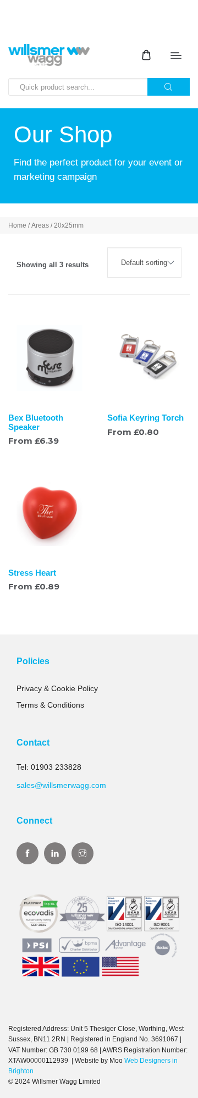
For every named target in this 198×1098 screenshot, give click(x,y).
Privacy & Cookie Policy (57, 688)
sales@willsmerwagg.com (61, 785)
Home (17, 225)
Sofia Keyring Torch (145, 417)
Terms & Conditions (50, 704)
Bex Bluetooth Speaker (35, 422)
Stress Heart (32, 572)
